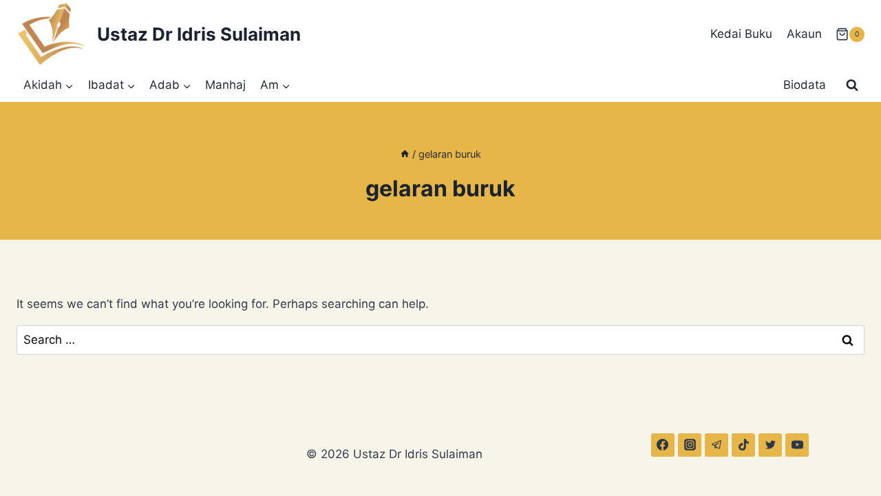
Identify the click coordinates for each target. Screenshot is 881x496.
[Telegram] (716, 445)
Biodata (804, 85)
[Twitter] (770, 445)
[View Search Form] (852, 85)
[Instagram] (689, 445)
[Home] (405, 154)
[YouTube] (797, 445)
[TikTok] (743, 445)
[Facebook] (663, 445)
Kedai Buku (741, 34)
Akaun (804, 34)
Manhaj (225, 85)
